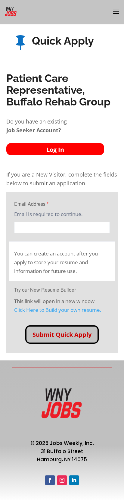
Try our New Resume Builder (45, 289)
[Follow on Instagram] (62, 480)
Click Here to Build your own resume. (57, 309)
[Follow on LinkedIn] (74, 480)
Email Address (31, 203)
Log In (55, 150)
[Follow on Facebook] (50, 480)
